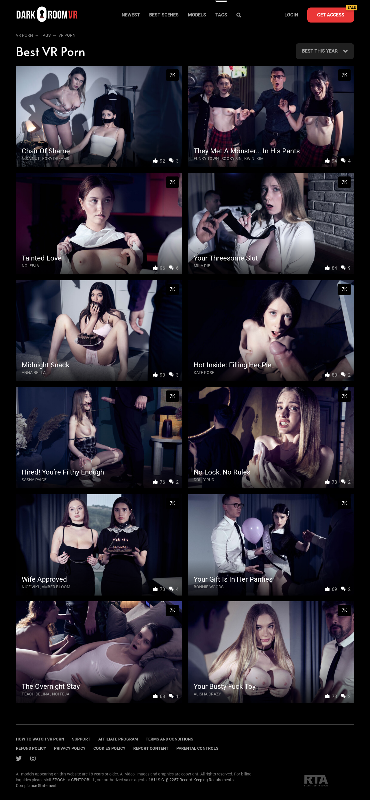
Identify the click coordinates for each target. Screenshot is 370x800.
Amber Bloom (56, 587)
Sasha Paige (34, 479)
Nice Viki (30, 587)
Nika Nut (31, 158)
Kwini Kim (254, 158)
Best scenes (164, 15)
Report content (151, 748)
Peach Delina (35, 694)
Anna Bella (34, 372)
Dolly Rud (204, 479)
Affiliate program (118, 739)
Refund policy (31, 748)
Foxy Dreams (55, 158)
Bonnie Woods (208, 587)
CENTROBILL (83, 779)
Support (81, 739)
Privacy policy (70, 748)
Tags (221, 15)
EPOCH (59, 779)
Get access (335, 13)
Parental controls (197, 748)
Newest (131, 15)
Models (197, 15)
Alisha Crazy (207, 694)
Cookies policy (109, 748)
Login (291, 15)
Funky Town (206, 158)
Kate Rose (204, 372)
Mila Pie (202, 265)
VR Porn (24, 35)
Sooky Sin (231, 158)
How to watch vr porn (40, 739)
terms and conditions (169, 739)
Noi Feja (30, 265)
